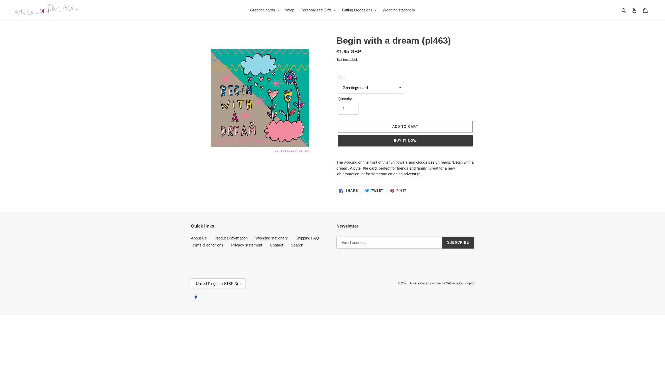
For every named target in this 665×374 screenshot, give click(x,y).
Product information (231, 238)
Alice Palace (418, 283)
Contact (276, 245)
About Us (199, 238)
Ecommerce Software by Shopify (451, 283)
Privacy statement (246, 245)
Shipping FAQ (307, 238)
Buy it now (405, 141)
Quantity (345, 99)
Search (297, 245)
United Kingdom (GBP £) (217, 283)
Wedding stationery (271, 238)
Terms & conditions (207, 245)
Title (341, 77)
